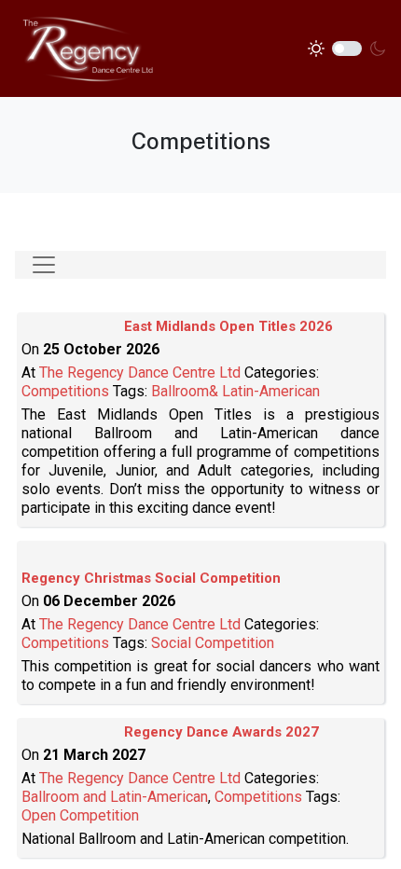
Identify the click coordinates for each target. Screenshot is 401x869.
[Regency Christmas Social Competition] (72, 559)
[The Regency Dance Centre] (87, 47)
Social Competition (212, 643)
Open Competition (80, 815)
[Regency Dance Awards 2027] (72, 736)
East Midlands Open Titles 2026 (228, 326)
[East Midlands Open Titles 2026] (72, 331)
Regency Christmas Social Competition (151, 578)
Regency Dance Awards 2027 (221, 732)
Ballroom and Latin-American (114, 797)
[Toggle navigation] (44, 265)
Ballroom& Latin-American (235, 391)
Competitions (65, 391)
